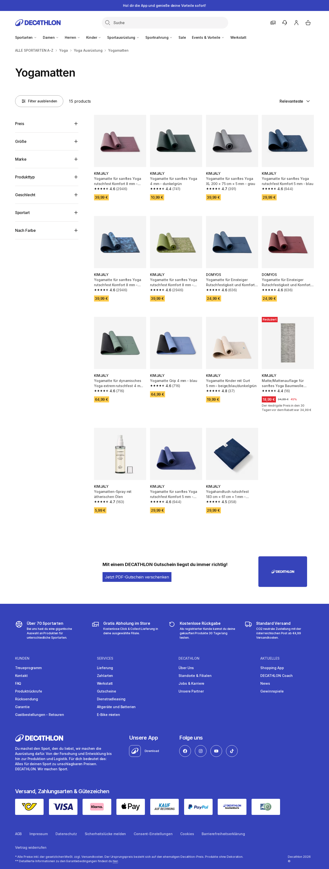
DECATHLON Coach (276, 676)
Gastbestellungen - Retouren (39, 715)
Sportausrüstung (121, 37)
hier (115, 861)
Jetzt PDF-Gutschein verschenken (137, 577)
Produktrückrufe (28, 691)
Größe (21, 141)
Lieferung (105, 668)
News (265, 683)
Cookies (187, 834)
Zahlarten (105, 676)
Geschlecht (25, 194)
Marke (21, 159)
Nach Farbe (25, 230)
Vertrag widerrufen (31, 847)
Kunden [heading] (22, 658)
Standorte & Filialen (195, 676)
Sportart (22, 212)
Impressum (38, 834)
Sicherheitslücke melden (105, 834)
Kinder (92, 37)
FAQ (18, 683)
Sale (182, 37)
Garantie (22, 707)
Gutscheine (106, 691)
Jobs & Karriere (191, 683)
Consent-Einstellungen (153, 834)
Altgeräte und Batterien (116, 707)
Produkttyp (25, 177)
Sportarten (24, 37)
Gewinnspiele (271, 691)
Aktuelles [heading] (270, 658)
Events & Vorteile (206, 37)
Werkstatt (238, 37)
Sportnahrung (157, 37)
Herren (71, 37)
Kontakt (21, 676)
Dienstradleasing (111, 699)
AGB (18, 834)
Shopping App (272, 668)
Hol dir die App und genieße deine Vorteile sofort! (164, 5)
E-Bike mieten (108, 715)
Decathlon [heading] (189, 658)
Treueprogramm (28, 668)
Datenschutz (66, 834)
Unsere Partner (191, 691)
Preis (19, 123)
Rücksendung (26, 699)
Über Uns (186, 668)
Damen (49, 37)
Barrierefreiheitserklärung (223, 834)
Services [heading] (105, 658)
